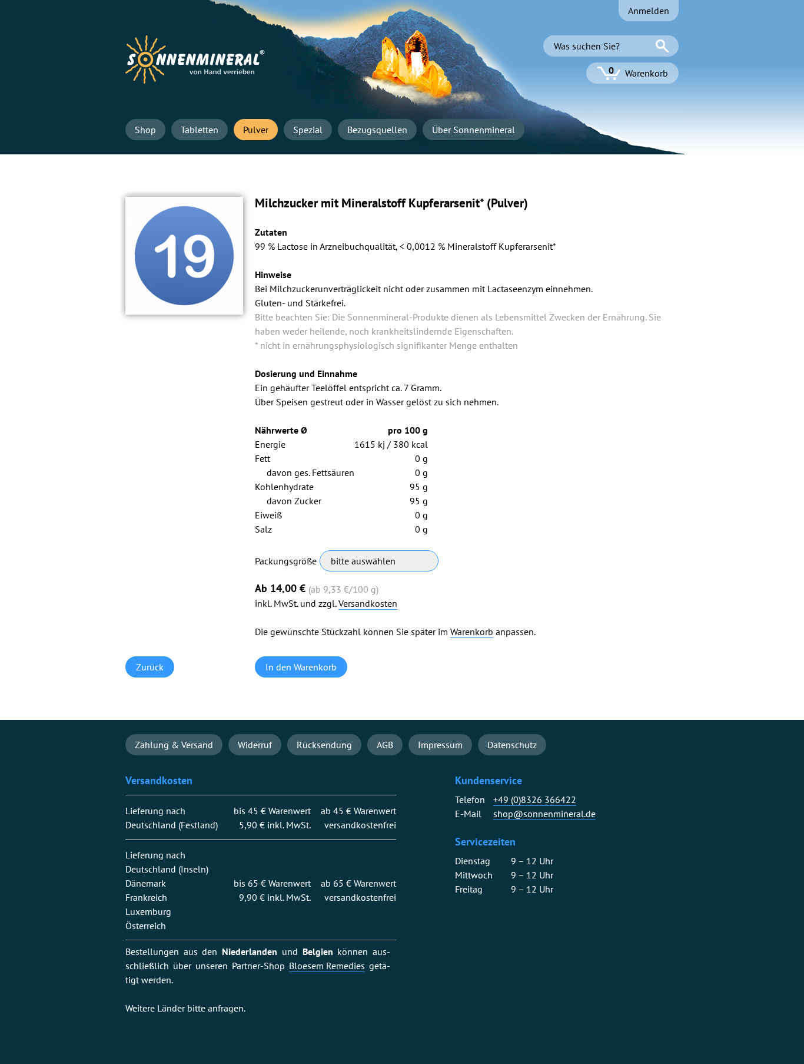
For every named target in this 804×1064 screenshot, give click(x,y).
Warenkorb (471, 631)
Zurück (150, 667)
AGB (385, 745)
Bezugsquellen (377, 130)
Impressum (440, 745)
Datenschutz (512, 745)
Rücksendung (324, 745)
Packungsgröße (286, 561)
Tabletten (199, 130)
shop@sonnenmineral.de (544, 814)
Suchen (662, 46)
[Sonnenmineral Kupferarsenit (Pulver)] (184, 311)
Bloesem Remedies (327, 966)
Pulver (255, 130)
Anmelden (648, 10)
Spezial (308, 130)
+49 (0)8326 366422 (534, 799)
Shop (145, 130)
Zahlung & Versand (174, 745)
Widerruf (255, 745)
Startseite (195, 59)
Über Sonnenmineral (473, 130)
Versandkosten (367, 603)
